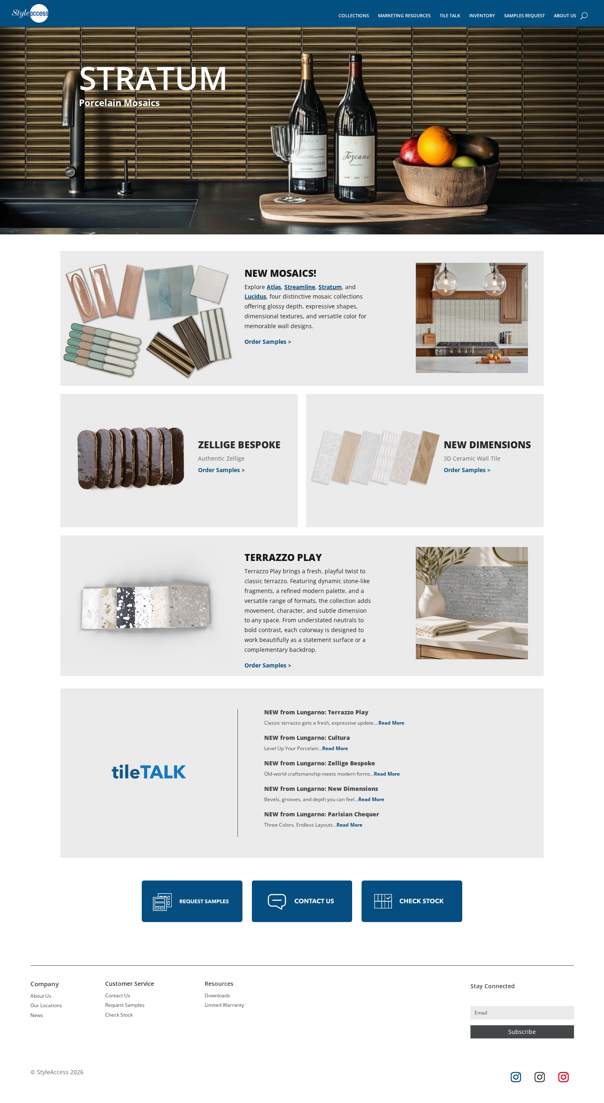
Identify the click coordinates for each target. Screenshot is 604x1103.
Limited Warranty (224, 1004)
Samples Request (524, 16)
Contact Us (117, 995)
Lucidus (255, 296)
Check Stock (119, 1014)
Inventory (482, 16)
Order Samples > (267, 341)
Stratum (330, 287)
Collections (354, 16)
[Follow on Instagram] (515, 1077)
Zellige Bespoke (239, 444)
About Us (565, 16)
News (36, 1015)
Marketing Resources (404, 16)
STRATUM (153, 78)
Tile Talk (450, 16)
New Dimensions (487, 444)
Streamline (299, 287)
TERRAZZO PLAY (283, 557)
